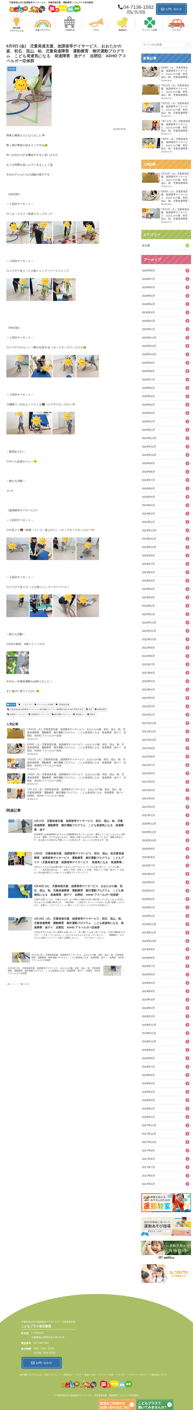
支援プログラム (52, 1375)
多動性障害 (101, 709)
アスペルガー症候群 (45, 704)
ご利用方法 (67, 1375)
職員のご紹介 (90, 1375)
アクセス (121, 1375)
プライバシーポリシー (138, 1375)
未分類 (12, 704)
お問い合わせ (174, 9)
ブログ (78, 1375)
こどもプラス (26, 704)
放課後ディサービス (18, 714)
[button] (188, 44)
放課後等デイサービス (40, 714)
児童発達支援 (63, 704)
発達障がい (80, 714)
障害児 (92, 714)
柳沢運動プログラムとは (30, 1375)
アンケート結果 (106, 1375)
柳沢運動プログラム (62, 714)
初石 (90, 709)
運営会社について (159, 1375)
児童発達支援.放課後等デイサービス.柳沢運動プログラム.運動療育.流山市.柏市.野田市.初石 (47, 709)
